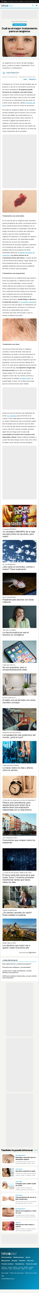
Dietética (22, 1260)
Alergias (14, 1260)
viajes (30, 1268)
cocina (20, 1267)
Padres (31, 1)
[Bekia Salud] (7, 5)
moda (10, 1267)
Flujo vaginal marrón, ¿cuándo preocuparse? (16, 964)
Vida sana (19, 1169)
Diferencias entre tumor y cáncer (25, 1225)
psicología (16, 1268)
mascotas (4, 1268)
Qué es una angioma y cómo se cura (26, 1212)
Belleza (21, 1)
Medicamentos (18, 1257)
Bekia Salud (15, 21)
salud (10, 1268)
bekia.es (4, 1267)
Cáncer (18, 1222)
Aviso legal (4, 1273)
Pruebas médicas (7, 1264)
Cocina (26, 1)
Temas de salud (31, 1264)
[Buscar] (33, 5)
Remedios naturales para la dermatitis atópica (26, 1158)
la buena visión (24, 378)
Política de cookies (31, 1273)
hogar (23, 1268)
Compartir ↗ (32, 79)
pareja (31, 1267)
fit (26, 1268)
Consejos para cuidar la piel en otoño (26, 1184)
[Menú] (36, 5)
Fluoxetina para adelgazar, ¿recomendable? (16, 967)
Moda (16, 1)
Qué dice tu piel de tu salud (25, 1171)
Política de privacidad (17, 1273)
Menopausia (5, 1260)
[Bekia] (4, 2)
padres (26, 1267)
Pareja (36, 1)
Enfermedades (23, 21)
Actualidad (11, 1)
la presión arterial (27, 302)
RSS (2, 1276)
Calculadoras (19, 1264)
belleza (15, 1267)
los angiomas (11, 416)
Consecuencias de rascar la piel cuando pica (26, 1198)
